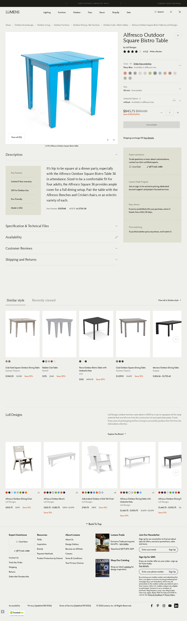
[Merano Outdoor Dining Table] (170, 328)
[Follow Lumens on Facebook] (152, 606)
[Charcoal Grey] (135, 73)
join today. (124, 544)
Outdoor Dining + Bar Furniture (86, 25)
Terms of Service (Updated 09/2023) (75, 605)
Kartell (45, 370)
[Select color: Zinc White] (54, 361)
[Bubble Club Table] (59, 328)
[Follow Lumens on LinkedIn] (176, 606)
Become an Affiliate (74, 549)
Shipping (13, 567)
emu (81, 373)
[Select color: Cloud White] (12, 492)
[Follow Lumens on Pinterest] (158, 606)
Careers (68, 553)
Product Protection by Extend (49, 558)
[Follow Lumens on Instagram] (164, 606)
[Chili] (170, 73)
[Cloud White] (140, 73)
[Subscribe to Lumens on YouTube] (170, 606)
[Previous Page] (108, 139)
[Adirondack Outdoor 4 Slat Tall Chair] (99, 459)
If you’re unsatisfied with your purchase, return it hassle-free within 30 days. (149, 210)
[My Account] (171, 12)
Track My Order (15, 562)
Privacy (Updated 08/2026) (40, 605)
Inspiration (42, 544)
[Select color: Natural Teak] (7, 361)
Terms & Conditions (73, 558)
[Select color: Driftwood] (18, 492)
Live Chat (136, 167)
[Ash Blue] (130, 78)
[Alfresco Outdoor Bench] (61, 459)
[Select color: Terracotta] (52, 361)
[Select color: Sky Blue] (15, 492)
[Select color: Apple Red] (7, 492)
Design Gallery (72, 544)
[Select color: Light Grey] (46, 361)
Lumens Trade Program (169, 3)
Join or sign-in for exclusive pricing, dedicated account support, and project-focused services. (149, 188)
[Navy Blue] (155, 73)
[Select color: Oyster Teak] (9, 361)
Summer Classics (13, 370)
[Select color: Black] (43, 361)
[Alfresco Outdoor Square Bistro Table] (61, 88)
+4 (115, 492)
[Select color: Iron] (80, 361)
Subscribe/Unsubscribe (19, 576)
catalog (127, 567)
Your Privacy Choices (74, 563)
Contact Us (14, 558)
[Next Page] (113, 139)
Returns (12, 572)
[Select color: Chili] (179, 492)
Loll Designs (131, 47)
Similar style (15, 300)
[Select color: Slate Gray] (120, 361)
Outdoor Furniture (61, 25)
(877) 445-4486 (156, 167)
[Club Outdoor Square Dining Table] (133, 328)
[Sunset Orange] (165, 73)
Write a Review (156, 52)
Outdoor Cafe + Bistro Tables (115, 25)
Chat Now (23, 542)
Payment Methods (45, 553)
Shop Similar (24, 354)
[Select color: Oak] (123, 361)
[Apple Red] (125, 73)
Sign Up (172, 549)
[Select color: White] (83, 361)
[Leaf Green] (150, 73)
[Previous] (66, 3)
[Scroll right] (176, 339)
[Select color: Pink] (49, 361)
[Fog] (175, 73)
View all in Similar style (168, 300)
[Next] (120, 3)
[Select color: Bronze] (86, 361)
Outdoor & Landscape (24, 25)
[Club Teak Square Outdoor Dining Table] (23, 328)
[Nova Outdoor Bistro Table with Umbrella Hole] (96, 328)
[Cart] (179, 12)
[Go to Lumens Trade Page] (102, 543)
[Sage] (125, 78)
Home (8, 25)
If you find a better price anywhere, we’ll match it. (150, 231)
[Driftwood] (145, 73)
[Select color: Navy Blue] (64, 492)
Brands (40, 549)
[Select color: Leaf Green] (20, 492)
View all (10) (16, 137)
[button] (132, 51)
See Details (149, 138)
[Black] (130, 73)
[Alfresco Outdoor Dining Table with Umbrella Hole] (138, 459)
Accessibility (14, 605)
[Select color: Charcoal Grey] (23, 492)
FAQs (39, 539)
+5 (38, 492)
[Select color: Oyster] (117, 361)
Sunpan (156, 370)
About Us (69, 539)
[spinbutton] (170, 112)
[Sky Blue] (160, 73)
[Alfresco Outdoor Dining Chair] (23, 459)
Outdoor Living (43, 25)
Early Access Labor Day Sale (93, 3)
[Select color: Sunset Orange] (26, 492)
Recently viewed (44, 300)
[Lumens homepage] (13, 12)
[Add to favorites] (177, 35)
